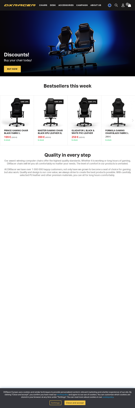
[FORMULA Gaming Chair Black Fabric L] (118, 120)
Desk (53, 5)
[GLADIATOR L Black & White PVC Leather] (84, 120)
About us (95, 5)
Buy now (12, 69)
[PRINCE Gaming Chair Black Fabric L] (17, 120)
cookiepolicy (62, 394)
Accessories (66, 5)
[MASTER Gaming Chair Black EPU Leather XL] (51, 120)
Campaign (82, 5)
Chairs (43, 5)
